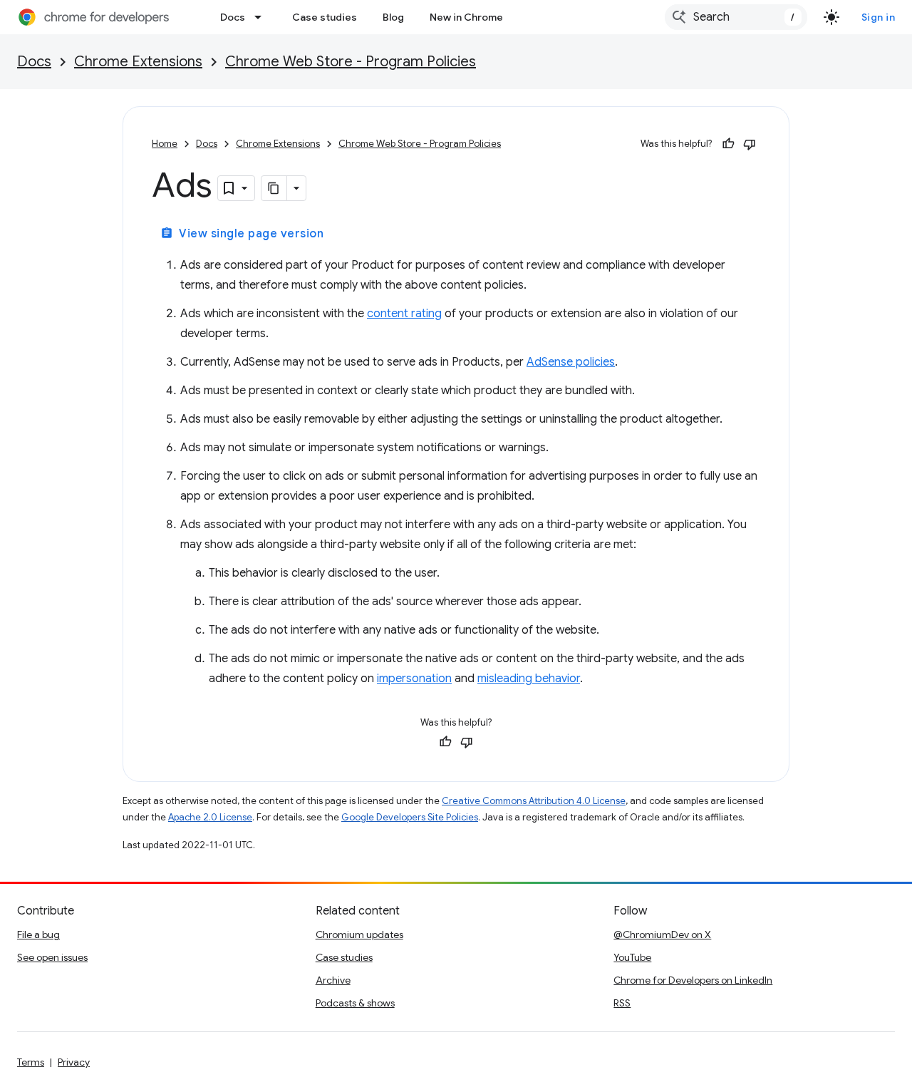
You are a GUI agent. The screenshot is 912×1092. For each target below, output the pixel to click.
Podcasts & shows (355, 1002)
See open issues (52, 957)
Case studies (324, 17)
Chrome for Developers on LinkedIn (692, 980)
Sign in (878, 17)
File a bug (38, 934)
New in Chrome (466, 17)
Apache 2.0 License (210, 817)
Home (164, 144)
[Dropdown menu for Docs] (262, 17)
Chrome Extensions (138, 62)
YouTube (632, 957)
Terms (30, 1062)
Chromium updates (359, 934)
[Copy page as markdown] (274, 188)
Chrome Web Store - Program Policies (350, 62)
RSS (622, 1002)
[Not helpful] (749, 144)
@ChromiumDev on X (662, 934)
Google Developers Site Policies (409, 817)
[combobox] (736, 17)
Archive (333, 980)
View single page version (241, 234)
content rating (404, 314)
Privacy (74, 1062)
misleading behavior (528, 678)
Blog (393, 17)
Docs (232, 17)
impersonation (414, 678)
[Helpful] (728, 144)
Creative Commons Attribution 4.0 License (534, 801)
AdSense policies (571, 362)
